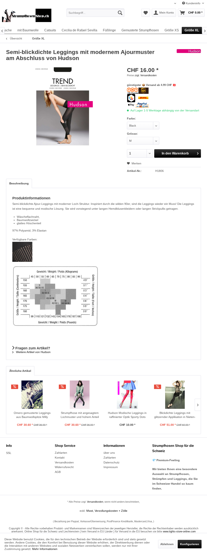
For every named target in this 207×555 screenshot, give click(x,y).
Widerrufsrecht (64, 467)
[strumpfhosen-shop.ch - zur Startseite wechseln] (26, 17)
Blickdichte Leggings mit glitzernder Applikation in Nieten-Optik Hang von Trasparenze (174, 415)
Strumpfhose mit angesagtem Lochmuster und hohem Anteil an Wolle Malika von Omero (80, 415)
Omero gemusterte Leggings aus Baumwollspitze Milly (32, 415)
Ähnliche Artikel (20, 370)
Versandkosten (64, 462)
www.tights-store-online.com (179, 531)
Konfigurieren (189, 544)
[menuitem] (96, 13)
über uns (109, 452)
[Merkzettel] (145, 13)
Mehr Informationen (44, 549)
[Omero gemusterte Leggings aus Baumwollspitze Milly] (32, 395)
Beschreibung (19, 183)
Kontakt (59, 457)
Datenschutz (111, 462)
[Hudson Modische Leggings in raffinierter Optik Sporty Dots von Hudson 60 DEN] (127, 395)
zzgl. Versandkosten (146, 75)
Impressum (111, 467)
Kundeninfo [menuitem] (193, 3)
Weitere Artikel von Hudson (33, 352)
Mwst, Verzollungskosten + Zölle (106, 510)
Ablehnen (167, 544)
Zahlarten (61, 452)
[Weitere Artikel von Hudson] (189, 56)
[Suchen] (120, 13)
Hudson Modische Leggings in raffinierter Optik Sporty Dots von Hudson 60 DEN (127, 415)
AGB (58, 472)
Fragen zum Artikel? (32, 348)
